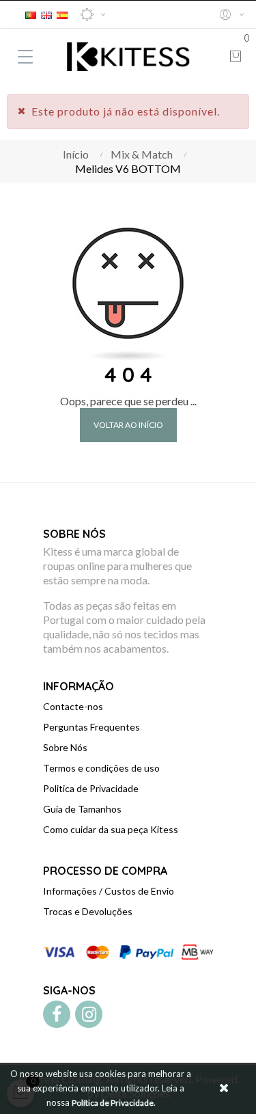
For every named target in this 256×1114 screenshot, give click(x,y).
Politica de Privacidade (91, 788)
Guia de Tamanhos (82, 809)
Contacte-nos (73, 706)
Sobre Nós (65, 747)
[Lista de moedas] (93, 14)
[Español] (62, 13)
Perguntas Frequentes (91, 727)
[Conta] (231, 14)
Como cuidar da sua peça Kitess (110, 829)
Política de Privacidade (113, 1103)
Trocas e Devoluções (87, 911)
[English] (46, 13)
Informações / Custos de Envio (108, 891)
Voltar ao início (128, 425)
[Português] (30, 13)
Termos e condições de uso (101, 768)
